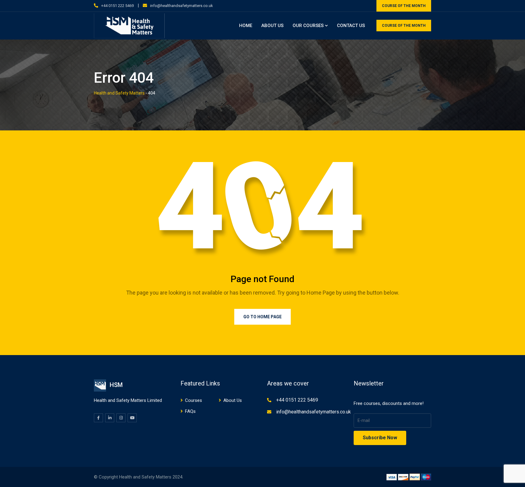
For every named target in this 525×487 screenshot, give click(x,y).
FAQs (190, 411)
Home (245, 25)
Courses (193, 400)
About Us (272, 25)
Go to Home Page (262, 316)
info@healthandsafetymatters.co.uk (181, 5)
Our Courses (308, 25)
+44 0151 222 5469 (117, 5)
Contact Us (351, 25)
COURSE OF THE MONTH (404, 6)
